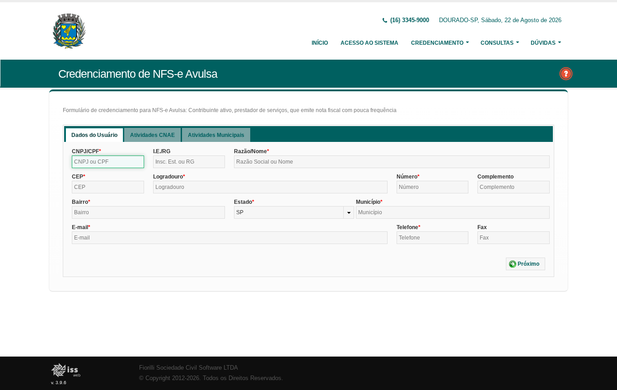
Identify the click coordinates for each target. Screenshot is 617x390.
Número (407, 177)
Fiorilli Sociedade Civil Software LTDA (188, 368)
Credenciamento (437, 43)
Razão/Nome (250, 151)
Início (320, 43)
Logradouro (168, 177)
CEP (77, 177)
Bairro (80, 202)
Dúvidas (543, 43)
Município (368, 202)
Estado (243, 202)
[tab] (94, 135)
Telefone (407, 227)
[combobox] (294, 212)
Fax (482, 227)
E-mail (80, 227)
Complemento (495, 177)
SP (239, 212)
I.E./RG (161, 151)
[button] (525, 264)
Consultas (497, 43)
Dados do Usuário (94, 135)
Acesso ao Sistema (369, 43)
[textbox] (108, 161)
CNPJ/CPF (85, 151)
